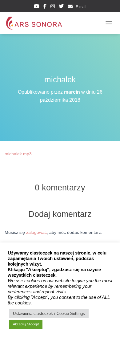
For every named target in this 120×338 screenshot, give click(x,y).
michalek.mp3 (18, 153)
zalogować (36, 232)
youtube (36, 7)
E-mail (80, 7)
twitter (61, 7)
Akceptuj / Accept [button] (26, 324)
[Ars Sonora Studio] (36, 23)
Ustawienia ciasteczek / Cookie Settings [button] (49, 313)
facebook (44, 7)
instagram (52, 7)
